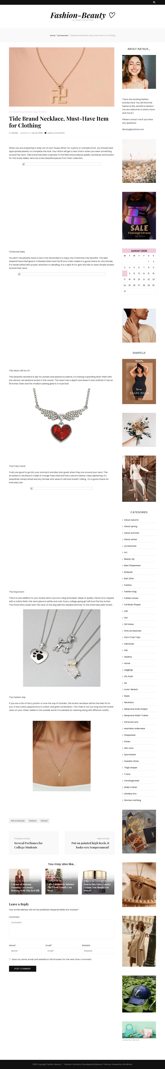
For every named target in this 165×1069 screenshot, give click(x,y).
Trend (127, 774)
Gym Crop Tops (132, 637)
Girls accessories (17, 821)
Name (12, 945)
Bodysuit (128, 572)
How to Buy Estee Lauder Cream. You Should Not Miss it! (97, 887)
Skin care (128, 748)
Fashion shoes (131, 598)
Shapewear (130, 735)
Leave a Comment (56, 133)
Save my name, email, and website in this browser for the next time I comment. (52, 959)
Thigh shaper (130, 767)
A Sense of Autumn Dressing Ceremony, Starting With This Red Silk (25, 887)
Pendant (44, 821)
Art (125, 552)
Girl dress (129, 624)
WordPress (127, 1064)
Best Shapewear (132, 565)
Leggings (128, 669)
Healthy (35, 880)
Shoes (127, 741)
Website (86, 945)
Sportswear (130, 754)
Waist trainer (130, 787)
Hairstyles (129, 643)
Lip (125, 682)
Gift (126, 611)
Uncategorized (131, 780)
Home (59, 880)
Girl (126, 617)
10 (125, 273)
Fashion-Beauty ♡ (82, 15)
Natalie (15, 133)
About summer (131, 532)
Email (49, 945)
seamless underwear (134, 728)
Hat (126, 650)
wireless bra (130, 793)
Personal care (131, 722)
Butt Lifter (129, 578)
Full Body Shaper (132, 604)
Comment (14, 917)
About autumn (131, 519)
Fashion (42, 111)
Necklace (32, 821)
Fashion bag (130, 591)
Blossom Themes (103, 1064)
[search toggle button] (154, 2)
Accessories (16, 111)
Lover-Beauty (131, 689)
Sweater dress (131, 761)
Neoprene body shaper (136, 709)
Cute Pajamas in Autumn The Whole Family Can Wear (60, 887)
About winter (53, 877)
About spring (130, 526)
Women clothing (132, 800)
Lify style (108, 880)
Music (127, 695)
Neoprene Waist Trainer (136, 715)
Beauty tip (30, 111)
